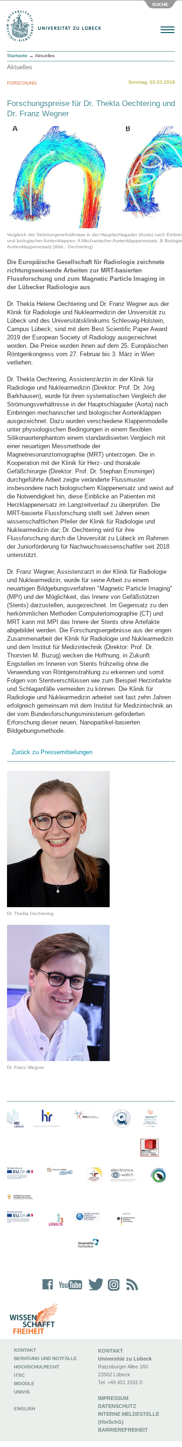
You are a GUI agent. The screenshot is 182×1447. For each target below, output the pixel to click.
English (25, 1408)
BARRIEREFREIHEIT (123, 1430)
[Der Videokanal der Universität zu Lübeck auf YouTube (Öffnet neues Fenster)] (69, 1290)
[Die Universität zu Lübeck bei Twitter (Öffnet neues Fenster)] (93, 1290)
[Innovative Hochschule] (88, 1243)
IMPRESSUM (113, 1398)
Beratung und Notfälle (45, 1358)
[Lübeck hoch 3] (56, 1220)
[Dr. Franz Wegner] (58, 992)
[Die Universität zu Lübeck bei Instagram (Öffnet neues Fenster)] (112, 1290)
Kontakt (25, 1350)
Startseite (17, 55)
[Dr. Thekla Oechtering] (58, 838)
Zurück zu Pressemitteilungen (52, 752)
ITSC (19, 1375)
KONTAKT (110, 1351)
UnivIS (22, 1391)
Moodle (24, 1383)
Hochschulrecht (36, 1366)
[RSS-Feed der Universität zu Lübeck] (130, 1290)
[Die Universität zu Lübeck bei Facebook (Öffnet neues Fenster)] (48, 1290)
